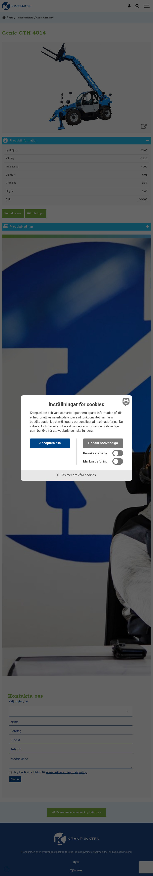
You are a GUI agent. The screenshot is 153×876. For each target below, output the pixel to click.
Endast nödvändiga (103, 443)
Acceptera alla (50, 443)
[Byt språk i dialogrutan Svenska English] (125, 402)
